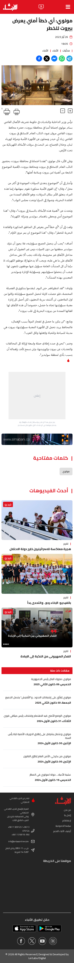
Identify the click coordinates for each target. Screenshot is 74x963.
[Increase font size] (70, 110)
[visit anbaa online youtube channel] (42, 941)
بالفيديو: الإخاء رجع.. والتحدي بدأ (49, 603)
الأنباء (55, 50)
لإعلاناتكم (66, 820)
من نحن (67, 810)
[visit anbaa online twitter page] (31, 941)
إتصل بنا (67, 815)
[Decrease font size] (62, 110)
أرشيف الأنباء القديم (62, 831)
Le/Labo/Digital (37, 958)
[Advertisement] (37, 395)
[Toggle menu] (68, 7)
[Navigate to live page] (41, 7)
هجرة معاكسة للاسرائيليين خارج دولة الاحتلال (40, 549)
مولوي (66, 471)
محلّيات (66, 50)
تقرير (65, 543)
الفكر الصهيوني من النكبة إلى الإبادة (45, 656)
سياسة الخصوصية (63, 826)
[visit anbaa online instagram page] (52, 941)
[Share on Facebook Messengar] (54, 58)
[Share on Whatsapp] (62, 58)
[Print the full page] (16, 111)
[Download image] (5, 102)
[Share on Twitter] (47, 58)
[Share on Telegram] (69, 58)
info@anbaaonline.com (18, 841)
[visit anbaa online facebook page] (21, 941)
